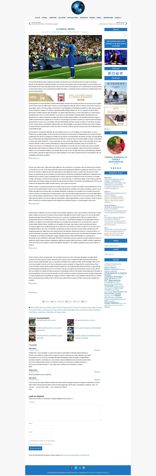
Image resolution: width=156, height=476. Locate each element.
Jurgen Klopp (118, 288)
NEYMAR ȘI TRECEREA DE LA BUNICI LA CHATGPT (114, 208)
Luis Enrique (45, 310)
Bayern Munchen (111, 269)
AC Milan (107, 264)
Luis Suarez (53, 310)
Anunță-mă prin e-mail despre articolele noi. (41, 444)
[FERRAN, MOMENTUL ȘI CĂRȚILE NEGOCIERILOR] (115, 145)
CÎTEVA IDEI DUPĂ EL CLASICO (85, 320)
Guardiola (99, 307)
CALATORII (61, 17)
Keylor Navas (37, 310)
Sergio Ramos (42, 312)
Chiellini (48, 307)
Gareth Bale (91, 307)
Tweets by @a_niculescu (111, 245)
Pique (90, 310)
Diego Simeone (67, 307)
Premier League (109, 299)
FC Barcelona (83, 307)
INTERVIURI (84, 17)
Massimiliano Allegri (69, 310)
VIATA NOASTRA (72, 17)
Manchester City (120, 291)
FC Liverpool (109, 282)
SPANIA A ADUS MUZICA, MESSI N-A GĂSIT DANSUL (115, 194)
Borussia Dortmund (110, 271)
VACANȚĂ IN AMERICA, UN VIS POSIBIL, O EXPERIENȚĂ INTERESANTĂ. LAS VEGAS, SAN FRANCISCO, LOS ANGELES (115, 182)
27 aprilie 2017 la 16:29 (34, 379)
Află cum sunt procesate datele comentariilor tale (74, 455)
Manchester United (112, 293)
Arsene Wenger (108, 265)
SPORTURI (52, 17)
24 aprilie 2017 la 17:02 (34, 350)
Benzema (43, 307)
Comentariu (32, 402)
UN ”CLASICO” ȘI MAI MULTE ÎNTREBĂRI (88, 328)
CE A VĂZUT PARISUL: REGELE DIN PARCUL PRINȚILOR (114, 218)
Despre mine (108, 17)
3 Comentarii (85, 32)
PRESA (99, 17)
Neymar (119, 297)
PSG (106, 301)
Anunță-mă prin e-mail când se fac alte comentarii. (42, 440)
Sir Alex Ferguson (116, 305)
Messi (77, 310)
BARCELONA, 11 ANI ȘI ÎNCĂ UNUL (115, 229)
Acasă (37, 17)
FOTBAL (44, 17)
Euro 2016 (118, 278)
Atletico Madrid (35, 307)
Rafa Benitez (112, 301)
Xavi (121, 305)
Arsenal (118, 264)
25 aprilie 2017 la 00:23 (34, 371)
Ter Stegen (58, 312)
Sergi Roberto (33, 312)
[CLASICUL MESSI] (65, 57)
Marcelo (60, 310)
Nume (30, 423)
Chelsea (107, 275)
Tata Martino (50, 312)
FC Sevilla (116, 282)
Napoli (113, 297)
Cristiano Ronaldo (57, 307)
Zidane (64, 312)
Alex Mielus (90, 472)
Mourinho (108, 297)
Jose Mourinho (108, 288)
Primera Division (120, 299)
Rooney (124, 303)
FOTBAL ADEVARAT (73, 32)
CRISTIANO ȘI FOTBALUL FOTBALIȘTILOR (111, 24)
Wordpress (105, 472)
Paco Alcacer (84, 310)
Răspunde (97, 350)
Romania (121, 303)
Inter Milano (121, 286)
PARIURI (92, 17)
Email (30, 432)
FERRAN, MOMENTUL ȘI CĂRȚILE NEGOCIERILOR (116, 159)
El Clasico (76, 307)
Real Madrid (96, 310)
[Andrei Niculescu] (78, 14)
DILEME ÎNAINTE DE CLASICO (46, 320)
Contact (118, 17)
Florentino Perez (109, 284)
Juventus (108, 289)
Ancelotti (113, 264)
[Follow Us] (71, 468)
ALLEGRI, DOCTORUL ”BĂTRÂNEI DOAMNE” (45, 24)
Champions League (115, 273)
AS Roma (114, 265)
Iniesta (31, 310)
